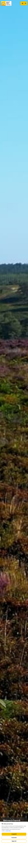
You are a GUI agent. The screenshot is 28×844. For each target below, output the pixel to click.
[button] (22, 3)
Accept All (14, 834)
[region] (14, 833)
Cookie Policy (8, 831)
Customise (14, 838)
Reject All (14, 841)
